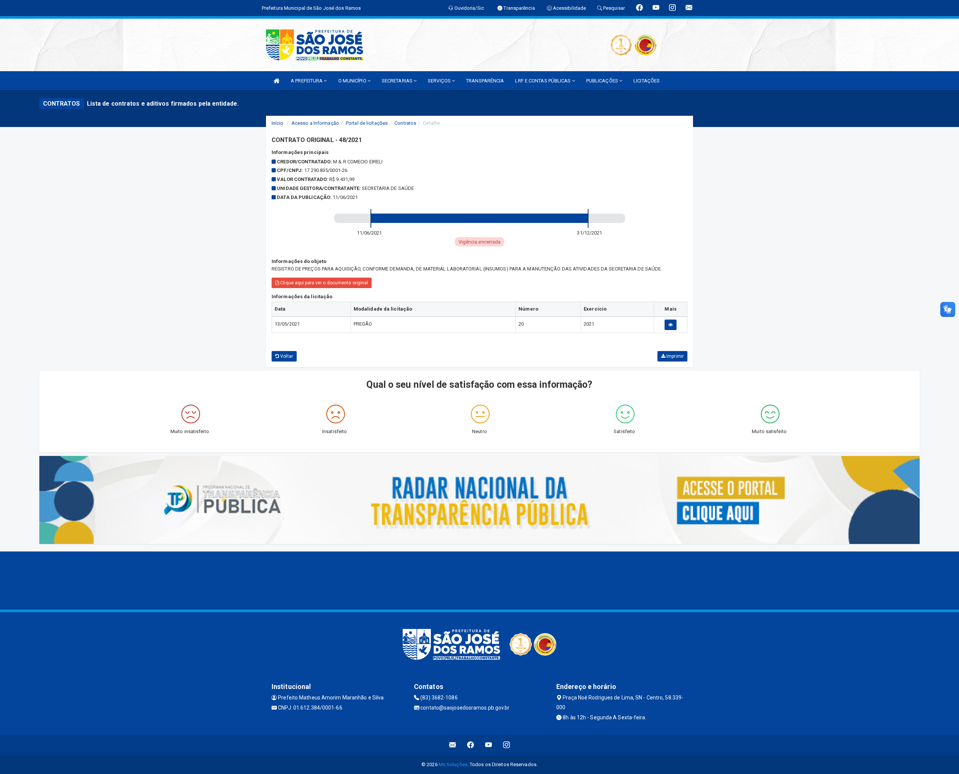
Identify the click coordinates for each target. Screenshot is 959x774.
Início (278, 123)
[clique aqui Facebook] (470, 745)
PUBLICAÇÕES (602, 81)
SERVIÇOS (440, 81)
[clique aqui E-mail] (452, 745)
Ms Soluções (453, 764)
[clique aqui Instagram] (506, 745)
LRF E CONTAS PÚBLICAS (543, 81)
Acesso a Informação (315, 123)
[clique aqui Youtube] (488, 745)
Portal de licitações (367, 123)
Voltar (286, 356)
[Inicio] (276, 80)
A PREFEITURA (307, 81)
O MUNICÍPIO (352, 81)
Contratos (405, 123)
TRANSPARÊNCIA (485, 81)
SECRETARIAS (398, 81)
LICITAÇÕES (646, 81)
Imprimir (674, 356)
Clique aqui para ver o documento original (323, 282)
